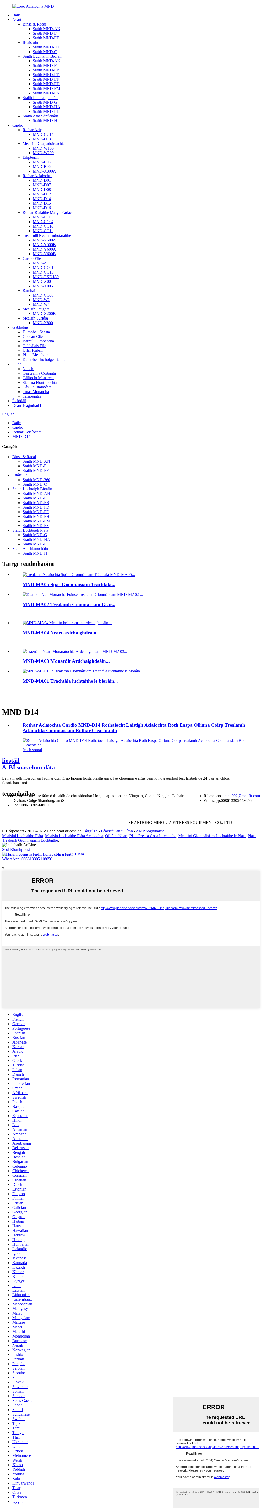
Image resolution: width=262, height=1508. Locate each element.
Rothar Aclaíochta (37, 176)
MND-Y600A (44, 249)
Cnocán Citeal (34, 336)
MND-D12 (42, 194)
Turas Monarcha (36, 391)
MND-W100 (43, 148)
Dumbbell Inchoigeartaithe (44, 359)
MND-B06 (42, 166)
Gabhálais (20, 327)
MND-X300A (44, 171)
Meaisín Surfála (35, 318)
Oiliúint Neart (116, 835)
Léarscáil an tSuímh (117, 831)
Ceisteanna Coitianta (39, 373)
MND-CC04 (43, 221)
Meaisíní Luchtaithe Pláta (22, 835)
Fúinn (17, 364)
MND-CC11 (43, 231)
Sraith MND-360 (46, 47)
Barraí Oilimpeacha (38, 341)
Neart (16, 19)
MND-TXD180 (46, 277)
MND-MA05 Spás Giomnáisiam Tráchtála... (69, 584)
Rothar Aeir (32, 130)
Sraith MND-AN (46, 29)
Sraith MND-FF (46, 38)
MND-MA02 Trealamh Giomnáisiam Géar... (69, 604)
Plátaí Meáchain (35, 355)
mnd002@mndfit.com (242, 796)
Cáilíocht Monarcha (38, 378)
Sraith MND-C (45, 52)
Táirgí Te (90, 831)
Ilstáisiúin (30, 42)
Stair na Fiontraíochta (40, 382)
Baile (16, 15)
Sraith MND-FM (46, 88)
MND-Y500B (44, 244)
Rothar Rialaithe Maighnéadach (48, 212)
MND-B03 (42, 162)
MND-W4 (41, 304)
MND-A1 (41, 263)
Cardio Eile (32, 258)
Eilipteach (31, 157)
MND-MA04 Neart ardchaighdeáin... (61, 632)
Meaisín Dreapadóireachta (44, 143)
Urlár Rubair (33, 350)
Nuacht (28, 368)
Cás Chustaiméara (37, 387)
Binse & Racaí (34, 24)
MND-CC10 (43, 226)
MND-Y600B (44, 254)
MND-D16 (42, 208)
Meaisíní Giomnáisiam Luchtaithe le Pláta (212, 835)
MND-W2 (41, 300)
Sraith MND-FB (46, 70)
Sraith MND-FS (46, 93)
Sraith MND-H (45, 120)
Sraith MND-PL (46, 111)
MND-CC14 (43, 134)
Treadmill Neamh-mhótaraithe (47, 235)
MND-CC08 (43, 295)
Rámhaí (29, 290)
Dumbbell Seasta (36, 332)
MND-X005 (43, 286)
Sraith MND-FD (46, 74)
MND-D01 (42, 180)
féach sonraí (32, 749)
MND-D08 (42, 189)
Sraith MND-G (45, 102)
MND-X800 (43, 323)
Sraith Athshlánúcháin (40, 116)
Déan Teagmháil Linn (30, 405)
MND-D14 (42, 199)
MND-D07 (42, 185)
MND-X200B (44, 313)
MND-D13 (42, 139)
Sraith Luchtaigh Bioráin (42, 56)
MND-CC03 (43, 217)
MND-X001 (43, 281)
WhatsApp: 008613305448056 (27, 859)
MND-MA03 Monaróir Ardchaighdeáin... (66, 661)
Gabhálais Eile (34, 346)
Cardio (17, 125)
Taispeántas (32, 396)
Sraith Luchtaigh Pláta (40, 97)
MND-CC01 (43, 267)
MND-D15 (42, 203)
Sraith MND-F (45, 33)
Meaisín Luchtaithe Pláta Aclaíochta (74, 835)
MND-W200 (43, 153)
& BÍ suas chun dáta (28, 764)
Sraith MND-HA (46, 107)
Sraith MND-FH (46, 84)
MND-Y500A (44, 240)
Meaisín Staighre (36, 309)
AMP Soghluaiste (150, 831)
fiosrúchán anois (15, 783)
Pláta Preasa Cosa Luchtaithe (152, 835)
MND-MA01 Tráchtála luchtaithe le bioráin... (70, 681)
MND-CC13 (43, 272)
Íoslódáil (19, 401)
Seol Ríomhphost (16, 849)
